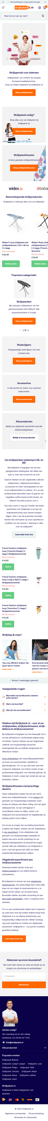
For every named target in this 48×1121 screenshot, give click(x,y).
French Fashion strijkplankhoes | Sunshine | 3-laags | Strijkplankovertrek (14, 608)
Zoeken (43, 16)
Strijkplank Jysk (35, 1064)
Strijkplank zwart (9, 1079)
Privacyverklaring (36, 1113)
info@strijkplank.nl (14, 1042)
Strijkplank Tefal (27, 1067)
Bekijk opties (11, 264)
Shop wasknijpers (24, 361)
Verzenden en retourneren (25, 1117)
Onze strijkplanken (10, 758)
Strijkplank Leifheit (28, 1075)
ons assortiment (11, 832)
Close (24, 1048)
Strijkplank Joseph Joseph (13, 1064)
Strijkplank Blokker (10, 1060)
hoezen (36, 797)
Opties (8, 566)
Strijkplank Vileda (29, 1071)
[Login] (39, 7)
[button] (3, 2)
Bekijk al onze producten (24, 437)
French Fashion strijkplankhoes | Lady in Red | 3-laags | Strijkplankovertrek (15, 580)
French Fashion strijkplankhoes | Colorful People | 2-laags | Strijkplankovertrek (14, 551)
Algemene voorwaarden (15, 1113)
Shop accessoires (24, 399)
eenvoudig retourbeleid (12, 899)
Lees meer (7, 669)
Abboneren (24, 984)
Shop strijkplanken (24, 92)
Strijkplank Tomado (10, 1071)
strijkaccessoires (9, 871)
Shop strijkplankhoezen (24, 168)
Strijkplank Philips (9, 1067)
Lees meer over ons (24, 534)
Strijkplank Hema (9, 1075)
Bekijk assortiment (3, 8)
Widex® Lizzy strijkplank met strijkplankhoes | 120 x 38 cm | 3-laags (15, 245)
